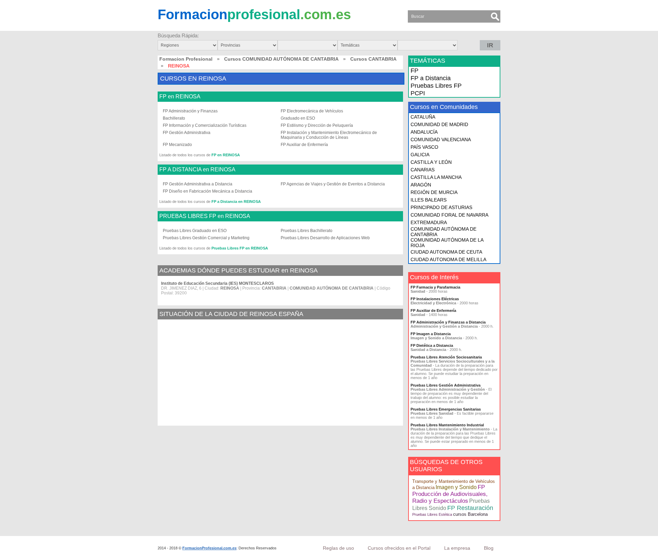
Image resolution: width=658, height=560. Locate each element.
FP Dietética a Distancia (432, 345)
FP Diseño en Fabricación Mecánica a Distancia (207, 191)
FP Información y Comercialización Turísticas (204, 125)
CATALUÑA (423, 117)
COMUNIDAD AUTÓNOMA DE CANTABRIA (443, 231)
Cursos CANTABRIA (373, 59)
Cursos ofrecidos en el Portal (399, 548)
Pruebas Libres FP (436, 85)
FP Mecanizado (177, 144)
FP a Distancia (431, 78)
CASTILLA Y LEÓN (431, 162)
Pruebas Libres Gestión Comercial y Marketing (206, 237)
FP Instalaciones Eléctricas (435, 299)
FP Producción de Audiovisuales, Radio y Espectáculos (450, 494)
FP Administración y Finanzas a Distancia (448, 322)
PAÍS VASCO (424, 147)
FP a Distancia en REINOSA (236, 201)
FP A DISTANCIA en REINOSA (197, 169)
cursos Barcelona (470, 514)
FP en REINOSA (179, 96)
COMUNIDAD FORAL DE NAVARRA (449, 215)
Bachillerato (174, 118)
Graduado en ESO (298, 118)
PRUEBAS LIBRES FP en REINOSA (204, 216)
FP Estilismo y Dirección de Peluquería (317, 125)
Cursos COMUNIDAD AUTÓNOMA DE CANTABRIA (281, 59)
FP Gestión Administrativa (186, 132)
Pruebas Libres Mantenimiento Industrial (447, 425)
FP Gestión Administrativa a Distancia (197, 184)
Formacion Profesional (185, 59)
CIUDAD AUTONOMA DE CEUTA (446, 252)
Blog (489, 548)
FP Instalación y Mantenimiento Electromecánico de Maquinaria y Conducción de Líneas (329, 135)
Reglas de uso (338, 548)
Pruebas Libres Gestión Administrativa (445, 385)
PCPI (418, 93)
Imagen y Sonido (456, 487)
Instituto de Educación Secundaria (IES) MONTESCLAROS (217, 283)
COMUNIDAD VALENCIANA (441, 139)
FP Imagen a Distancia (431, 334)
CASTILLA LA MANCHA (436, 177)
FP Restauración (470, 507)
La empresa (457, 548)
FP (414, 70)
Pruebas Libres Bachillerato (306, 230)
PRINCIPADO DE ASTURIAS (441, 207)
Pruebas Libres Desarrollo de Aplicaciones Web (325, 237)
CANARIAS (423, 169)
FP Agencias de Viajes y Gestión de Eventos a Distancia (333, 184)
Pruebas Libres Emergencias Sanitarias (446, 409)
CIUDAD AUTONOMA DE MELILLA (448, 259)
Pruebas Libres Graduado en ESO (195, 230)
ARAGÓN (421, 184)
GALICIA (420, 154)
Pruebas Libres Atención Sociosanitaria (446, 357)
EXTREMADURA (429, 222)
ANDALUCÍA (424, 132)
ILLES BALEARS (429, 200)
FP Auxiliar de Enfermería (304, 144)
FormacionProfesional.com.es (209, 548)
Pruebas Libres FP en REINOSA (239, 248)
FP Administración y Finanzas (190, 111)
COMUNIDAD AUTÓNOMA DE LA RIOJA (447, 242)
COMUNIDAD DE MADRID (439, 124)
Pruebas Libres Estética (432, 514)
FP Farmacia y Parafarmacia (435, 287)
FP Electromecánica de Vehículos (312, 111)
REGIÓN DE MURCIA (434, 192)
